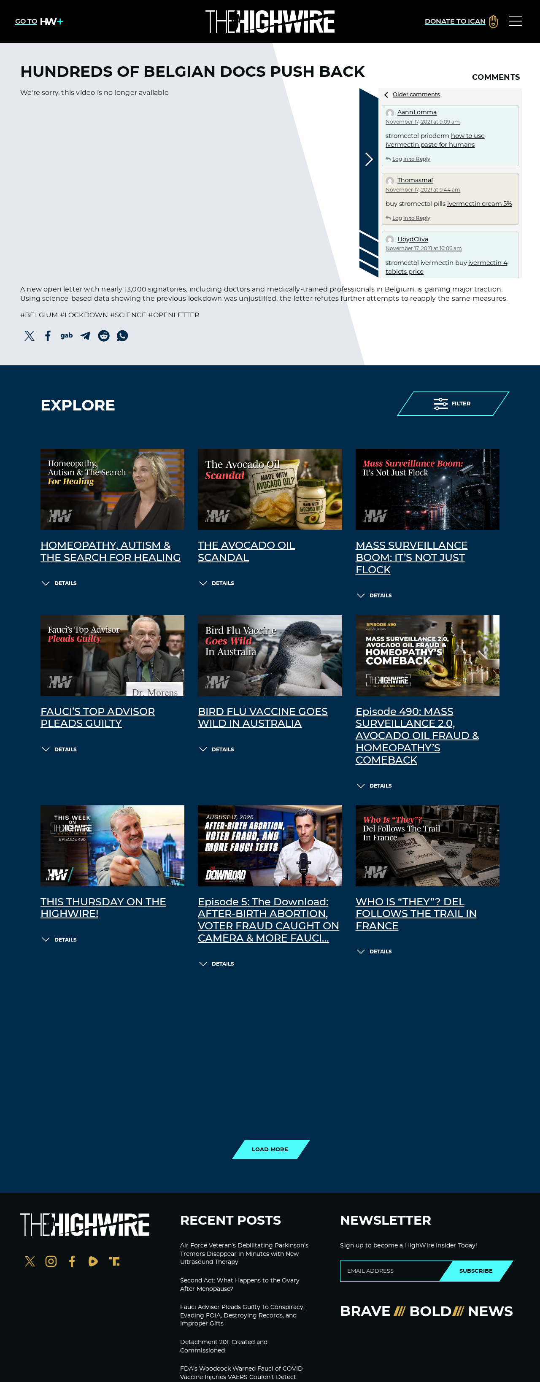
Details (65, 583)
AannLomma (417, 113)
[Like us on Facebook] (72, 1262)
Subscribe (476, 1271)
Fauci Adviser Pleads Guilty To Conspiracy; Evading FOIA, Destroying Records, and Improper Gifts (242, 1315)
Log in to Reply (411, 159)
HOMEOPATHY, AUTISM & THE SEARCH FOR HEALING (110, 552)
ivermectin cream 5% (479, 204)
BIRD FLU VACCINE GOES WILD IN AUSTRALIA (263, 718)
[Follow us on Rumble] (93, 1262)
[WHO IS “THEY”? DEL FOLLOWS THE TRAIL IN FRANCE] (428, 845)
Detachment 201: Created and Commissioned (223, 1346)
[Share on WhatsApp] (122, 336)
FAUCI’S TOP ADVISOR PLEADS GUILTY (97, 718)
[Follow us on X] (30, 1262)
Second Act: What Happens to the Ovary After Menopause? (240, 1285)
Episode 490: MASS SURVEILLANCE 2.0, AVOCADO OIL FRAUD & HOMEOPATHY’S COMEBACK (417, 736)
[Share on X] (29, 336)
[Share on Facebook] (48, 336)
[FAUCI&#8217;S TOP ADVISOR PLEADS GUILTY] (112, 655)
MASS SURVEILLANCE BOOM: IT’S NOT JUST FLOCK (412, 558)
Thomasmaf (415, 181)
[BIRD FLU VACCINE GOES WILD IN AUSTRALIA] (270, 655)
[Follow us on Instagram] (51, 1262)
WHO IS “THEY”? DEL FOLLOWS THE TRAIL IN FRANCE (416, 914)
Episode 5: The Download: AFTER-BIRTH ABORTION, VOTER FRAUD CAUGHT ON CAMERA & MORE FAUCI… (268, 920)
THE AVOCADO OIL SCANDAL (246, 552)
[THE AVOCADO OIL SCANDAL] (270, 489)
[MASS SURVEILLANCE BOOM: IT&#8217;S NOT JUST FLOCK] (428, 489)
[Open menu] (515, 21)
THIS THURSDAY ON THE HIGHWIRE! (103, 908)
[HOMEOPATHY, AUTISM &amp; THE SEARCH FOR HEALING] (112, 489)
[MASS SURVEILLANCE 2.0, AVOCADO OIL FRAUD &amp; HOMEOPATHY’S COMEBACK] (428, 655)
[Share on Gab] (66, 336)
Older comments (416, 94)
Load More (270, 1150)
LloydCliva (412, 240)
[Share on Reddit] (103, 336)
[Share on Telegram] (85, 336)
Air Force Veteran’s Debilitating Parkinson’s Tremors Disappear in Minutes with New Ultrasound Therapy (244, 1254)
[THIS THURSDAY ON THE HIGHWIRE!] (112, 845)
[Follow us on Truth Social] (114, 1262)
